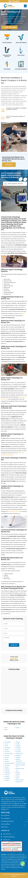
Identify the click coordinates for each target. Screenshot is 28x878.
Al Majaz (7, 767)
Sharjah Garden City (20, 763)
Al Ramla (18, 742)
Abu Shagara (8, 742)
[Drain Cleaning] (9, 6)
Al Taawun (18, 749)
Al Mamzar (7, 769)
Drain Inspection (5, 815)
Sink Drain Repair (7, 42)
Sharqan (18, 772)
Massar (17, 778)
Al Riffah (18, 744)
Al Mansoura (7, 772)
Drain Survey (21, 55)
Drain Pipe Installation (21, 69)
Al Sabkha (18, 746)
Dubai (6, 729)
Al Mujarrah (7, 778)
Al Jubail (6, 759)
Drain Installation (5, 818)
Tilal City (18, 774)
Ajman (6, 727)
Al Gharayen (7, 747)
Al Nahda (7, 780)
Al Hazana (7, 751)
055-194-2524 (14, 1)
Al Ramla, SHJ (6, 839)
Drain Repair (7, 69)
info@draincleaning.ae (9, 837)
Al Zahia (17, 776)
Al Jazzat (7, 757)
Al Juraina (7, 761)
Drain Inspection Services (13, 511)
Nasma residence (20, 779)
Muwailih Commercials (19, 760)
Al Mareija (7, 774)
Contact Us (8, 164)
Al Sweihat (18, 747)
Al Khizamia (7, 765)
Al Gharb (7, 749)
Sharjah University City (20, 769)
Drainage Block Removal (7, 55)
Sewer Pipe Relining (21, 42)
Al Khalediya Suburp (9, 763)
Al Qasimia (18, 751)
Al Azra (6, 744)
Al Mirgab (7, 776)
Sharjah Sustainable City (20, 765)
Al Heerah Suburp (9, 753)
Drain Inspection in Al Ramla (15, 183)
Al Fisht (6, 746)
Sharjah (17, 727)
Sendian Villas (19, 781)
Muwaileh (18, 757)
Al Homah (7, 755)
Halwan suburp (19, 753)
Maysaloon (18, 755)
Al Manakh (7, 770)
